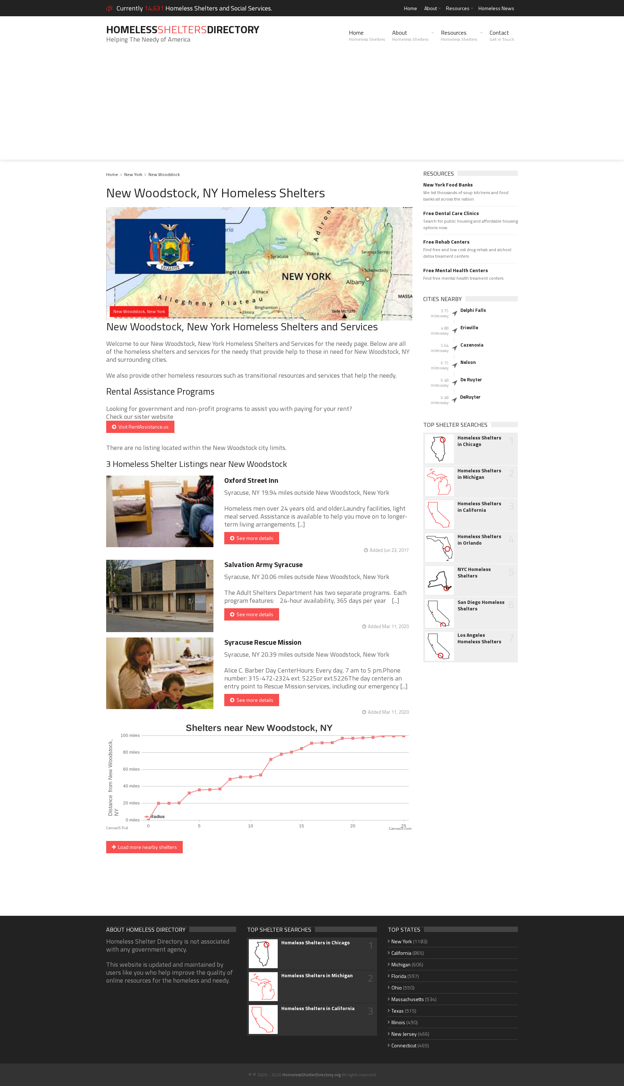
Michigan (401, 964)
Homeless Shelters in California (479, 506)
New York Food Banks (448, 184)
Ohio (396, 987)
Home (410, 8)
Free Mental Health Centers (455, 270)
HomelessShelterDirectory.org (311, 1074)
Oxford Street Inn (251, 480)
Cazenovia (472, 345)
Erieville (469, 327)
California (401, 953)
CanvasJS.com (400, 829)
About (430, 8)
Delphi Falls (473, 310)
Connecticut (403, 1045)
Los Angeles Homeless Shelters (479, 638)
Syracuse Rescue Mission (263, 642)
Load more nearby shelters (146, 847)
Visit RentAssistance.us (142, 426)
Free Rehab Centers (446, 242)
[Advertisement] (312, 109)
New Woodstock (164, 174)
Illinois (398, 1022)
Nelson (468, 362)
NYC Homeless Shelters (474, 572)
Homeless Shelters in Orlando (479, 539)
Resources (457, 8)
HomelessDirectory (182, 29)
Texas (397, 1010)
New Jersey (404, 1034)
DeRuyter (470, 397)
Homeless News (496, 8)
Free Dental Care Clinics (451, 213)
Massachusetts (407, 999)
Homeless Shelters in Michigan (479, 473)
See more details (253, 538)
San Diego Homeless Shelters (481, 605)
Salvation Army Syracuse (263, 564)
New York (133, 174)
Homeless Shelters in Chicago (479, 440)
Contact (502, 35)
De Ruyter (471, 379)
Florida (398, 976)
